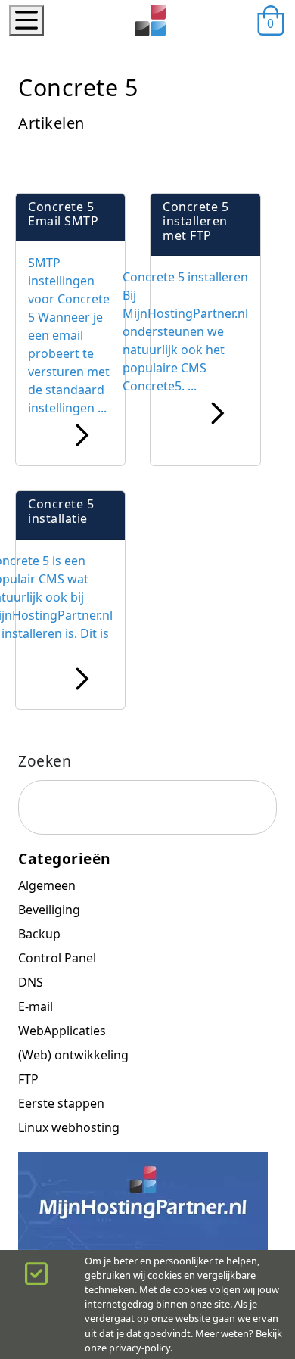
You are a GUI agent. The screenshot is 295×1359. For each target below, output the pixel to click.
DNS (30, 982)
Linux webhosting (69, 1127)
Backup (39, 933)
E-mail (35, 1006)
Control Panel (57, 958)
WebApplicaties (62, 1030)
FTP (28, 1079)
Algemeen (47, 885)
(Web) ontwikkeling (73, 1054)
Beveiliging (49, 909)
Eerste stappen (61, 1103)
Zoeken (44, 761)
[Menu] (26, 20)
